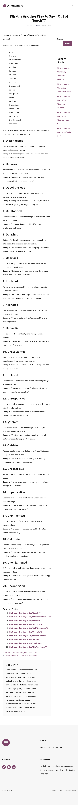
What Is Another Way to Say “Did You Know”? (28, 647)
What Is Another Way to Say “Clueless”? (25, 620)
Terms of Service (70, 790)
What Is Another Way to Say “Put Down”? (26, 624)
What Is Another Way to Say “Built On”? (64, 132)
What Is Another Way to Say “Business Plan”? (64, 88)
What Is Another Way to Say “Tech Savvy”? (27, 643)
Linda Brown (46, 25)
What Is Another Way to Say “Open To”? (25, 632)
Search (60, 39)
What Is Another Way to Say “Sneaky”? (25, 613)
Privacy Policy (57, 790)
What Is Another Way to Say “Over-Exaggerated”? (22, 655)
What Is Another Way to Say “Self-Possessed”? (28, 628)
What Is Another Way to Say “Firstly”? (25, 639)
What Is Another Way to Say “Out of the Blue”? (21, 653)
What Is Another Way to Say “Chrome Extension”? (30, 617)
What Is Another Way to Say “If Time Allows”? (28, 635)
